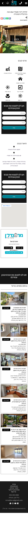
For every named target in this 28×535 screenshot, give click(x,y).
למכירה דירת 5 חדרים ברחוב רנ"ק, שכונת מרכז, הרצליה (19, 401)
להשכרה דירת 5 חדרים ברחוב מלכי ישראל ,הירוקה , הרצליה (18, 462)
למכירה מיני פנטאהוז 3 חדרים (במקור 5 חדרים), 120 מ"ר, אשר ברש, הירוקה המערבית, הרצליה (18, 310)
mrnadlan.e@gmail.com (14, 500)
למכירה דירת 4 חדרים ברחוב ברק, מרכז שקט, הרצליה (19, 370)
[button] (10, 18)
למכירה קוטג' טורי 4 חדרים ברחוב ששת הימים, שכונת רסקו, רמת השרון (18, 431)
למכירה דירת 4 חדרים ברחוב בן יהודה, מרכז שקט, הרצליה (18, 341)
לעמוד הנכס (6, 308)
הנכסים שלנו (14, 486)
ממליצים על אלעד (14, 490)
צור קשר (13, 492)
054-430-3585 (14, 495)
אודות (14, 484)
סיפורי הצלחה (14, 488)
